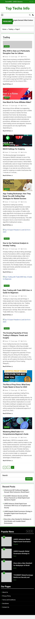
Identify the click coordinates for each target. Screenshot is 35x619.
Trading (6, 46)
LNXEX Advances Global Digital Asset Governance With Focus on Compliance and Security (18, 1)
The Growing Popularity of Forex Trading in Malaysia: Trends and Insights (15, 335)
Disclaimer (5, 603)
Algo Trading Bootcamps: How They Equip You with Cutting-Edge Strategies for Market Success (17, 196)
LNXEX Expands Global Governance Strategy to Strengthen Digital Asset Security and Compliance (18, 513)
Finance (15, 544)
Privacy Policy (6, 596)
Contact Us (5, 607)
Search (5, 475)
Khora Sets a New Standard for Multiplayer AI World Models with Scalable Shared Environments (17, 521)
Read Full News (7, 84)
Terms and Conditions (9, 600)
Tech (14, 556)
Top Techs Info (18, 8)
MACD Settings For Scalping (14, 149)
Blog (14, 568)
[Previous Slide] (30, 1)
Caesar (6, 56)
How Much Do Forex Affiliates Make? (17, 102)
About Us (5, 592)
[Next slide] (33, 1)
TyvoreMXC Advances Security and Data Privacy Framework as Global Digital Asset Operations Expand (7, 1)
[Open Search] (30, 15)
